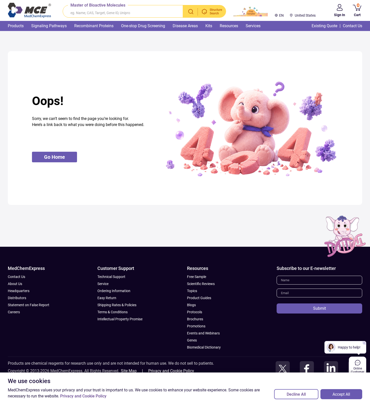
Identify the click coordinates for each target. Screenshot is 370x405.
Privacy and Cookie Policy (171, 370)
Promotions (196, 326)
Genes (192, 340)
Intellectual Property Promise (119, 319)
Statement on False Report (28, 305)
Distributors (17, 298)
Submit (319, 308)
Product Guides (199, 298)
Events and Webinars (203, 333)
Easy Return (106, 298)
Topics (192, 291)
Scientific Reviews (201, 284)
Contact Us (16, 277)
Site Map (129, 370)
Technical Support (111, 277)
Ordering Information (113, 291)
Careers (14, 312)
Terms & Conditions (112, 312)
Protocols (194, 312)
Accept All (341, 394)
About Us (15, 284)
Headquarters (18, 291)
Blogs (191, 305)
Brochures (195, 319)
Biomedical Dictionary (204, 347)
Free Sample (196, 277)
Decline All (296, 394)
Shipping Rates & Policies (116, 305)
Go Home (54, 157)
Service (102, 284)
